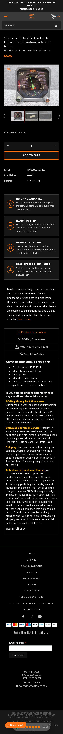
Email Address (17, 643)
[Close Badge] (49, 724)
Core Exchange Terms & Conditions (31, 603)
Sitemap (31, 731)
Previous (4, 116)
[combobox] (31, 25)
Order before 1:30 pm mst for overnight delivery (31, 4)
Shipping (31, 559)
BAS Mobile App (31, 578)
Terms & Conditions (31, 596)
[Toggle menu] (9, 16)
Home (32, 553)
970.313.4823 (35, 9)
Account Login (31, 590)
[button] (31, 696)
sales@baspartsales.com (33, 686)
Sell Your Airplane (31, 566)
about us (31, 572)
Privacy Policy (31, 609)
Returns (31, 584)
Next (58, 116)
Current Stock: (15, 132)
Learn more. (24, 319)
